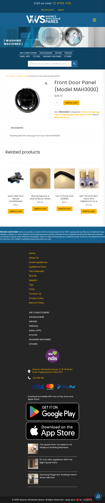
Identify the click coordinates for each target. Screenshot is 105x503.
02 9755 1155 (62, 3)
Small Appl (25, 56)
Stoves (36, 56)
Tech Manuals (36, 271)
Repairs (33, 280)
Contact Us (35, 293)
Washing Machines (52, 56)
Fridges (68, 53)
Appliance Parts (37, 266)
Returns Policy (36, 302)
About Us (34, 257)
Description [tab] (17, 127)
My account (47, 9)
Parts (57, 114)
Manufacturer (61, 117)
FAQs (32, 289)
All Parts (85, 112)
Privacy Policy (36, 298)
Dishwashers (46, 53)
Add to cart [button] (16, 211)
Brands (16, 76)
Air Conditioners (28, 52)
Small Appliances (38, 262)
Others (67, 56)
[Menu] (94, 20)
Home (8, 76)
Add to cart (71, 102)
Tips (31, 284)
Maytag (24, 76)
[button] (46, 83)
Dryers (58, 53)
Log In (61, 9)
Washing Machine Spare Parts (76, 114)
